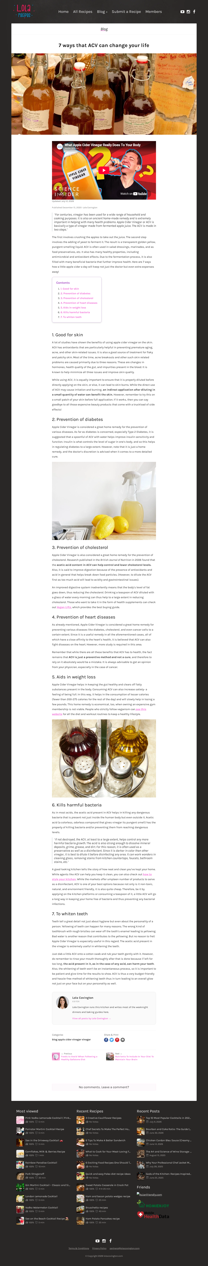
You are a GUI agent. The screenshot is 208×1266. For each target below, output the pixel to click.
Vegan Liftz (64, 607)
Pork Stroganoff (34, 1173)
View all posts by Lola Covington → (91, 1018)
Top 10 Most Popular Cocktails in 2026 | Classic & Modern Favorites (169, 1117)
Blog (101, 11)
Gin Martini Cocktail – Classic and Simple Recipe (48, 1185)
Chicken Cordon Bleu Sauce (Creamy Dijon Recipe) (169, 1140)
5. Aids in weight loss (73, 307)
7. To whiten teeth (71, 317)
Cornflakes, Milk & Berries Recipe (45, 1151)
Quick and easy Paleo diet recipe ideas (108, 1173)
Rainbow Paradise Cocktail (41, 1162)
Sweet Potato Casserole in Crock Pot (107, 1185)
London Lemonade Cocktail (41, 1196)
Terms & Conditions (79, 1248)
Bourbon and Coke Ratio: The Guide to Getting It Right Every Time (169, 1129)
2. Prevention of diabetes (75, 293)
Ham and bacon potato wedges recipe (108, 1196)
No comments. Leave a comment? (104, 1087)
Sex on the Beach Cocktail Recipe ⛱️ (47, 1218)
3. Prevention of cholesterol (77, 298)
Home (63, 11)
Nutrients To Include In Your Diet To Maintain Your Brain (134, 1058)
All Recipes (82, 11)
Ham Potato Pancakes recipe (103, 1218)
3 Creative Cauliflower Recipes (103, 1117)
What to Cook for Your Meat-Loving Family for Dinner (108, 1151)
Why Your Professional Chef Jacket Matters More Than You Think (169, 1162)
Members (153, 11)
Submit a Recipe (126, 11)
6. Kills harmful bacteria (75, 312)
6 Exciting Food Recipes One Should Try (108, 1162)
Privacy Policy (99, 1248)
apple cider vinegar (69, 1039)
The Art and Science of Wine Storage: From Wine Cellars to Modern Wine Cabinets (169, 1151)
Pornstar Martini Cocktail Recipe (44, 1129)
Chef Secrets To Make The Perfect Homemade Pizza (108, 1129)
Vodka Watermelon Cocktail (41, 1207)
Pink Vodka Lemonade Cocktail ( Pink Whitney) (48, 1117)
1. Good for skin (70, 288)
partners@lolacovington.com (125, 1248)
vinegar (86, 1039)
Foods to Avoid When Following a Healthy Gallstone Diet (79, 1058)
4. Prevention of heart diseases (79, 302)
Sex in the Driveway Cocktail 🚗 (44, 1140)
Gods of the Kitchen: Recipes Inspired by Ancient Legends (169, 1173)
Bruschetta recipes (97, 1207)
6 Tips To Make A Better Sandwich (105, 1140)
